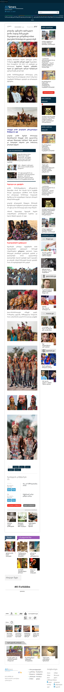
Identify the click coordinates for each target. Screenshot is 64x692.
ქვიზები (61, 17)
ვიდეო (50, 678)
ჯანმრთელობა (50, 675)
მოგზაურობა (42, 17)
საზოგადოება (9, 17)
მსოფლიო (21, 17)
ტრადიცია (17, 469)
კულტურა (36, 17)
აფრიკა (22, 467)
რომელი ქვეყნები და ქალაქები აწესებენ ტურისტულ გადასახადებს (48, 43)
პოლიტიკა (56, 17)
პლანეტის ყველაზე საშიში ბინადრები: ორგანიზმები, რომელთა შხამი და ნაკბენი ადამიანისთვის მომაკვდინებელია (48, 113)
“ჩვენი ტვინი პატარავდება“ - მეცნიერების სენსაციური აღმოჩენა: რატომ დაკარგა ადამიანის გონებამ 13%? (48, 168)
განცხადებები (58, 680)
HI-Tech (32, 18)
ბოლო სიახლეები (48, 92)
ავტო (48, 682)
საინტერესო (49, 17)
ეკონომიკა (16, 17)
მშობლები (56, 671)
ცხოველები (57, 678)
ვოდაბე (28, 467)
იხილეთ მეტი (12, 577)
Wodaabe (16, 467)
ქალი (48, 673)
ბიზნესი (56, 668)
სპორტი (49, 680)
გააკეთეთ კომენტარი (14, 505)
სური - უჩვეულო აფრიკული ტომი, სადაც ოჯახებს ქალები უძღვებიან (26, 167)
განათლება (28, 17)
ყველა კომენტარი (29, 505)
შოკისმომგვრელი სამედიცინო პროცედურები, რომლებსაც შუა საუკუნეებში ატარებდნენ (48, 84)
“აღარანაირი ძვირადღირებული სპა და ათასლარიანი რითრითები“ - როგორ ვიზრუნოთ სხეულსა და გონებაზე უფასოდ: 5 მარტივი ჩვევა (48, 63)
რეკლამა (57, 682)
